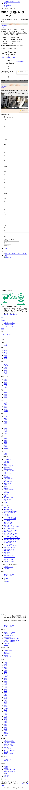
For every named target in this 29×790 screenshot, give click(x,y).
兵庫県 (5, 404)
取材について (7, 637)
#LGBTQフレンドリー (9, 557)
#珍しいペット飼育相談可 (10, 511)
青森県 (5, 350)
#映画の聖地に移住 (9, 549)
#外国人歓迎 (7, 508)
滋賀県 (5, 407)
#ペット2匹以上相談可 (9, 512)
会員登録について (8, 635)
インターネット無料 (9, 470)
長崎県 (5, 442)
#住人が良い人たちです (10, 541)
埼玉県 (5, 369)
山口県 (5, 423)
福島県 (5, 358)
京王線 (5, 6)
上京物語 (6, 645)
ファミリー (7, 477)
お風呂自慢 (7, 492)
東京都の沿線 (7, 5)
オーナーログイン (8, 326)
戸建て (5, 484)
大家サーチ (7, 568)
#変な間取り (7, 515)
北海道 (5, 345)
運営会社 (6, 766)
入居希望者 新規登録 (9, 323)
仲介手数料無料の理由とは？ (11, 638)
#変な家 (6, 514)
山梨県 (5, 379)
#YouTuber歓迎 (7, 542)
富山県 (5, 385)
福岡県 (5, 438)
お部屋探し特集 (8, 650)
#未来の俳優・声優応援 (10, 519)
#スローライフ (7, 520)
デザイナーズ (7, 473)
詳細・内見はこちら (21, 61)
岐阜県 (5, 396)
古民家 (5, 486)
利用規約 (6, 768)
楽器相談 (6, 494)
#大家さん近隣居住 (9, 522)
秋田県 (5, 353)
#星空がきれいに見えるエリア (12, 533)
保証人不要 (7, 467)
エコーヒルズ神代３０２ (8, 57)
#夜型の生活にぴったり (10, 547)
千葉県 (5, 367)
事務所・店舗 (7, 483)
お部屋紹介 (7, 655)
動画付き (6, 488)
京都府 (5, 406)
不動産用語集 (7, 748)
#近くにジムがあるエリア (10, 530)
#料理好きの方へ (8, 531)
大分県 (5, 445)
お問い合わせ (7, 760)
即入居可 (6, 491)
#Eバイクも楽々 (8, 544)
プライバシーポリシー (9, 769)
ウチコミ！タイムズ (9, 741)
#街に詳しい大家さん (9, 523)
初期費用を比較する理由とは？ (12, 640)
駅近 (5, 475)
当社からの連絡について (10, 771)
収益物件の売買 (8, 744)
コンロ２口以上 (8, 481)
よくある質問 (7, 759)
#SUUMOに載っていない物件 (11, 539)
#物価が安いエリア (9, 534)
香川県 (5, 430)
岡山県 (5, 416)
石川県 (5, 382)
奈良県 (5, 409)
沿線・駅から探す (8, 559)
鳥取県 (5, 421)
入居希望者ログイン (9, 324)
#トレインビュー (8, 553)
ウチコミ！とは (8, 634)
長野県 (5, 380)
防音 (5, 496)
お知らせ (6, 747)
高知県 (5, 431)
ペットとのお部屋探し (9, 641)
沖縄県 (5, 454)
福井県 (5, 387)
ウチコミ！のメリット (6, 334)
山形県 (5, 357)
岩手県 (5, 352)
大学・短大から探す (9, 561)
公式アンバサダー (8, 753)
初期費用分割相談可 (9, 465)
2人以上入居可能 (8, 478)
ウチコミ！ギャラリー (9, 750)
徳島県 (5, 433)
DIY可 (5, 500)
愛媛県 (5, 428)
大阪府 (5, 403)
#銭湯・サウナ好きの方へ (10, 525)
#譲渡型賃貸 (7, 552)
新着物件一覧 (7, 657)
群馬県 (5, 373)
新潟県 (5, 384)
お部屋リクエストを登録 (10, 314)
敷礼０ (5, 464)
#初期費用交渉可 (8, 509)
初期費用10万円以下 (9, 489)
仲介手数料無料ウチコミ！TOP (12, 2)
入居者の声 (7, 643)
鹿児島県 (6, 448)
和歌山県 (6, 411)
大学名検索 (7, 653)
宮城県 (5, 355)
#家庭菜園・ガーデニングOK (11, 527)
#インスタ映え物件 (9, 528)
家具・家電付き (8, 499)
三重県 (5, 397)
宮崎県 (5, 446)
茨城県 (5, 370)
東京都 (5, 3)
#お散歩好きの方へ (9, 555)
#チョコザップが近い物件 (10, 536)
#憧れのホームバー (9, 550)
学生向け (6, 480)
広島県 (5, 418)
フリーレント (7, 461)
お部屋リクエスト (8, 567)
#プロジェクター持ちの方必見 (12, 546)
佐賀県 (5, 440)
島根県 (5, 419)
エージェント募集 (8, 745)
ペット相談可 (7, 459)
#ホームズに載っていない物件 (12, 538)
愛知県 (5, 392)
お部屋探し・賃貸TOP (9, 632)
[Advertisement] (14, 274)
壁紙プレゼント (8, 469)
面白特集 (6, 752)
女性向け (6, 472)
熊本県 (5, 443)
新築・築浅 (7, 462)
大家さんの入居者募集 (9, 742)
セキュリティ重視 (8, 497)
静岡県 (5, 394)
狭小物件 (6, 502)
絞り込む (6, 245)
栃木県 (5, 372)
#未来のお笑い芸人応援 (10, 517)
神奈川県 (6, 365)
